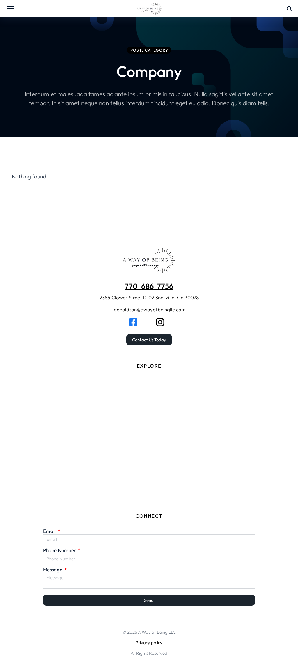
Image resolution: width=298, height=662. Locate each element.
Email (50, 531)
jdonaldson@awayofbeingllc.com (149, 309)
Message (53, 569)
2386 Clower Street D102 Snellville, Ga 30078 (149, 297)
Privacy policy (149, 642)
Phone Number (60, 550)
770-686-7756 (149, 286)
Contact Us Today (149, 340)
